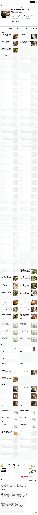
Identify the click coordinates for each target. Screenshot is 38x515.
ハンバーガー (2, 484)
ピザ (9, 485)
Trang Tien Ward (10, 504)
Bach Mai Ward (13, 507)
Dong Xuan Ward (3, 493)
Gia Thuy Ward (8, 493)
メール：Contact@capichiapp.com (6, 480)
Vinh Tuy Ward (22, 505)
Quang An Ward (3, 503)
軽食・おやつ (21, 486)
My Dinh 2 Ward (16, 497)
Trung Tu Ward (8, 505)
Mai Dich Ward (18, 496)
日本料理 (6, 484)
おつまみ (18, 486)
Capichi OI (14, 468)
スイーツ (20, 484)
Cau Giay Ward (18, 507)
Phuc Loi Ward (8, 502)
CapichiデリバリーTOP (3, 7)
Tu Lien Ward (12, 505)
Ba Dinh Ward (9, 507)
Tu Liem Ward (3, 512)
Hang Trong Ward (19, 494)
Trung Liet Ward (3, 505)
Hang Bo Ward (22, 493)
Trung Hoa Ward (21, 504)
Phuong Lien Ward (13, 502)
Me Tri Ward (2, 497)
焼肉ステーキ (15, 485)
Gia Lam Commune (22, 512)
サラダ (2, 487)
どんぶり (17, 484)
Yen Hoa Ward (19, 506)
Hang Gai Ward (14, 494)
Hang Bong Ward (3, 494)
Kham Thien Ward (3, 495)
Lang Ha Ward (17, 495)
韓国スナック (10, 486)
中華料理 (2, 485)
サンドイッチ (14, 486)
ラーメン (14, 484)
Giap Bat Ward (18, 493)
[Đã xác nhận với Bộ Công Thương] (24, 476)
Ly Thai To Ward (13, 496)
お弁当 (9, 484)
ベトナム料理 (19, 485)
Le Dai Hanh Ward (22, 495)
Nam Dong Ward (21, 497)
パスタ (12, 485)
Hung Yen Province (3, 507)
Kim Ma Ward (13, 495)
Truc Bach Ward (16, 504)
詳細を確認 (32, 15)
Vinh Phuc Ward (17, 505)
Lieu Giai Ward (3, 496)
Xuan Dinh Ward (12, 512)
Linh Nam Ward (8, 496)
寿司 (7, 485)
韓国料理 (5, 485)
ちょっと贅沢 (23, 485)
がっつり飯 (2, 486)
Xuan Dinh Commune (4, 506)
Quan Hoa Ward (19, 502)
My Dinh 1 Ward (11, 497)
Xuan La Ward (9, 506)
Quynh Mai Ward (14, 503)
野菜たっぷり (6, 486)
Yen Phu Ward (23, 506)
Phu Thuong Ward (3, 502)
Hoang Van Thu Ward (24, 494)
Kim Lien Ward (8, 495)
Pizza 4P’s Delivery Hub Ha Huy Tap (18, 7)
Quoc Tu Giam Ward (8, 503)
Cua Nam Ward (23, 507)
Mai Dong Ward (22, 496)
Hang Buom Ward (8, 494)
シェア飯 (25, 486)
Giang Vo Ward (13, 493)
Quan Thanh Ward (24, 502)
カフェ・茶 (25, 484)
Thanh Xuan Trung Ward (4, 504)
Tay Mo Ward (19, 503)
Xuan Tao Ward (14, 506)
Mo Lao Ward (7, 497)
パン (22, 484)
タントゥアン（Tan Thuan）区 (10, 7)
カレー (11, 484)
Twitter (19, 470)
